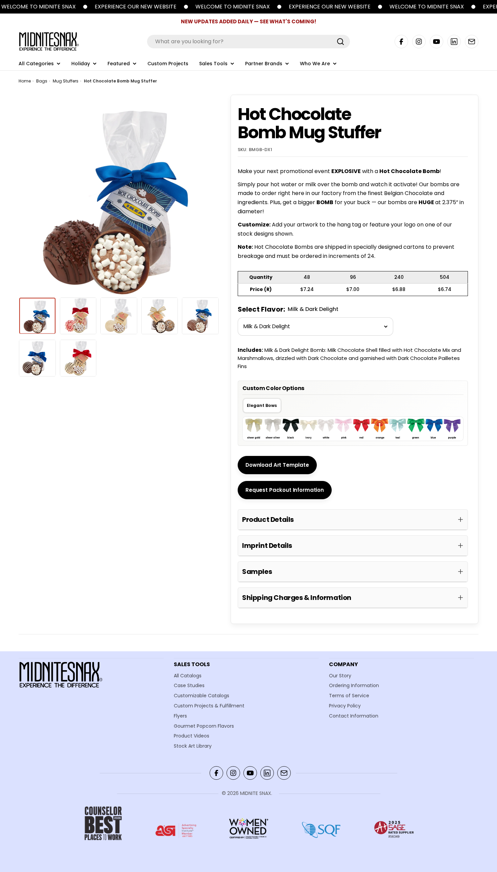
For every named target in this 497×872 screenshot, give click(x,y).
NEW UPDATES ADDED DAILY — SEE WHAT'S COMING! (248, 21)
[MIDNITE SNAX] (85, 7)
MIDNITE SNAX (255, 793)
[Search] (340, 42)
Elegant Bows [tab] (262, 405)
